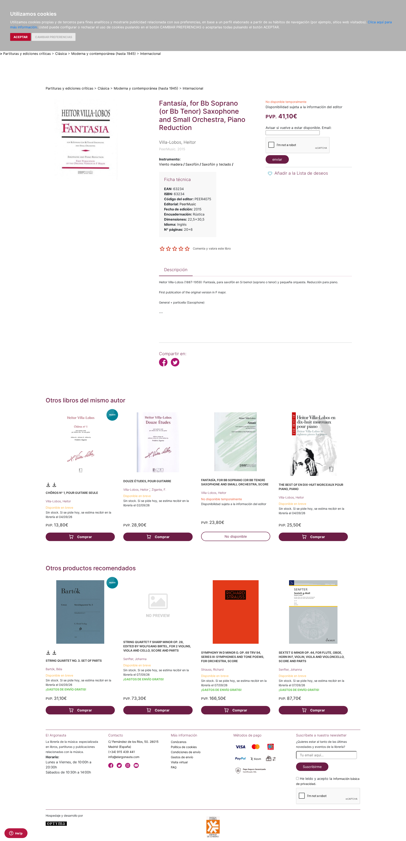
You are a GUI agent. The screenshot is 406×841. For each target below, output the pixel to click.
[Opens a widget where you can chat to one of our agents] (15, 833)
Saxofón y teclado (216, 164)
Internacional (150, 53)
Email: (326, 128)
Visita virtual (179, 762)
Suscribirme (312, 767)
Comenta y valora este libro (212, 248)
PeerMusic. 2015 (172, 149)
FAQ (174, 767)
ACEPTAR (20, 37)
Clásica (61, 53)
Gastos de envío (182, 757)
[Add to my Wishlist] (270, 174)
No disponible (236, 536)
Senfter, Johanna (135, 659)
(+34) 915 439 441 (121, 752)
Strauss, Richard (212, 669)
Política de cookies (184, 747)
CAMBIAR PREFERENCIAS (53, 37)
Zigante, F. (159, 489)
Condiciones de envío (185, 752)
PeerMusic (188, 204)
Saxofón (192, 164)
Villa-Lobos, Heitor (58, 501)
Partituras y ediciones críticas (27, 53)
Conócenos (178, 742)
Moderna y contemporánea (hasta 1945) (103, 53)
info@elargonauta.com (123, 757)
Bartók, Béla (54, 669)
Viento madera (170, 164)
